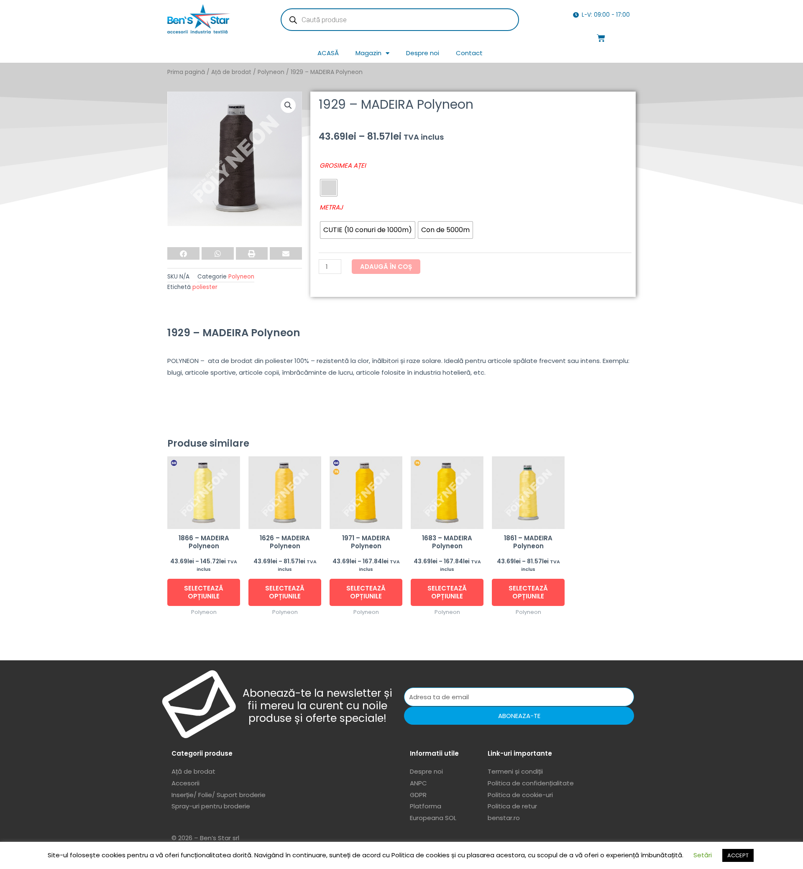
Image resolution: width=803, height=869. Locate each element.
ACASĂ (328, 53)
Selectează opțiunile (203, 592)
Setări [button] (702, 855)
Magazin (368, 53)
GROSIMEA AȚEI (343, 165)
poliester (204, 287)
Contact (469, 53)
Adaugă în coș (386, 266)
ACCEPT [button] (738, 855)
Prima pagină (186, 72)
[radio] (328, 187)
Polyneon (271, 72)
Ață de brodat (231, 72)
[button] (288, 105)
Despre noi (422, 53)
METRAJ (331, 207)
